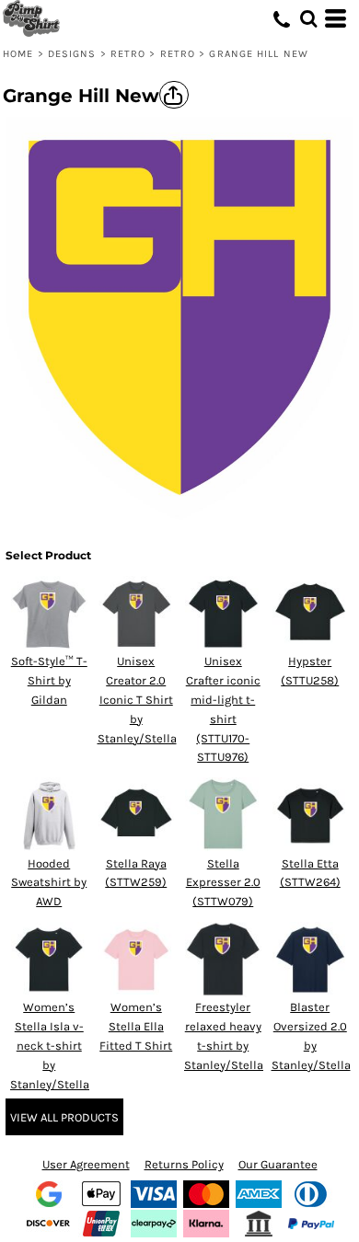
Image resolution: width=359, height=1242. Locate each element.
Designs (72, 54)
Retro (128, 54)
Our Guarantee (278, 1164)
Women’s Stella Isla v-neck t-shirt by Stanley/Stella (49, 1045)
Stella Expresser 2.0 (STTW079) (223, 883)
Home (18, 54)
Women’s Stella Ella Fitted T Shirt (135, 1026)
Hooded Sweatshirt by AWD (49, 883)
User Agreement (86, 1164)
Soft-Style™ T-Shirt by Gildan (49, 680)
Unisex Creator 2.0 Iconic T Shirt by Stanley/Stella (137, 699)
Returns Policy (184, 1164)
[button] (308, 18)
